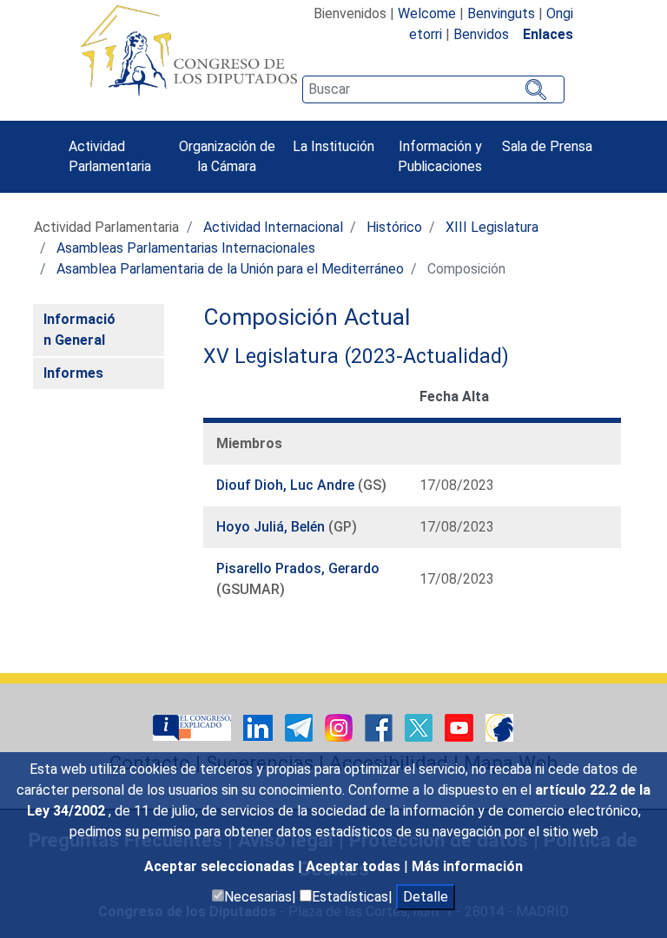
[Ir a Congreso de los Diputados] (188, 50)
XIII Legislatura (492, 227)
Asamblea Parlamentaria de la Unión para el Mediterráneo (230, 269)
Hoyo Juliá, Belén (272, 527)
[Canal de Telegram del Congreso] (300, 726)
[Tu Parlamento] (194, 726)
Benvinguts (501, 13)
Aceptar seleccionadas (221, 866)
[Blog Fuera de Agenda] (499, 726)
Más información (467, 866)
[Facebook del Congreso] (380, 726)
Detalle (425, 896)
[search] (433, 89)
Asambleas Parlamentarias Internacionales (185, 248)
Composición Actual (306, 317)
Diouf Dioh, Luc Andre (287, 485)
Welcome (427, 13)
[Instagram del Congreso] (340, 726)
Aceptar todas (355, 866)
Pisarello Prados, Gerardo (298, 568)
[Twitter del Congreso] (420, 726)
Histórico (394, 227)
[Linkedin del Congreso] (260, 726)
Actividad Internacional (273, 227)
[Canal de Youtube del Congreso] (460, 726)
